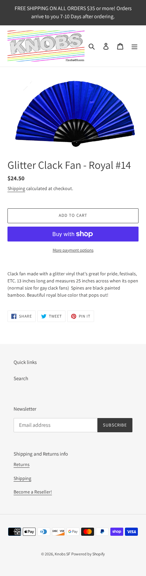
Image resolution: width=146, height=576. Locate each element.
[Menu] (134, 46)
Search (21, 378)
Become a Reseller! (33, 492)
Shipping (16, 188)
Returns (22, 464)
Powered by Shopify (88, 553)
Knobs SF (62, 553)
